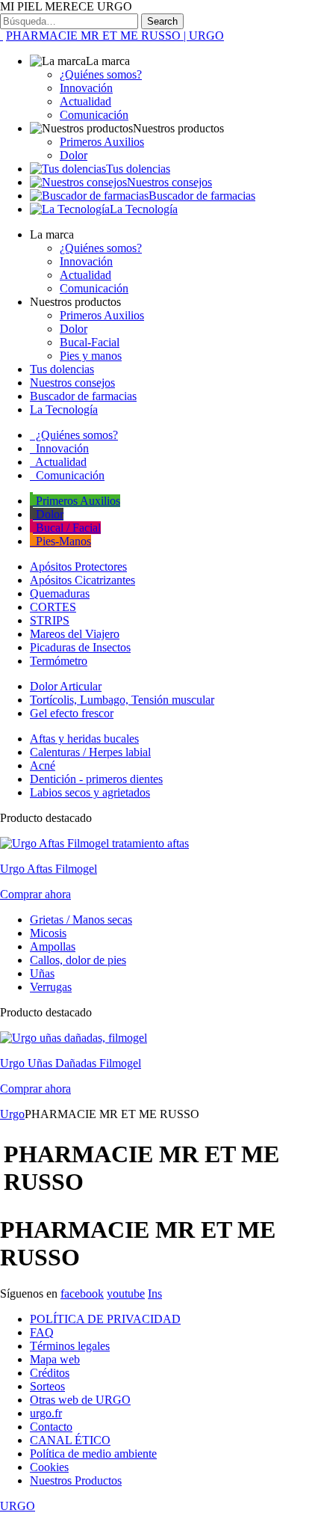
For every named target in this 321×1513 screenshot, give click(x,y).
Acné (42, 765)
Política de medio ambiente (93, 1453)
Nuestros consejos (169, 182)
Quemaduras (60, 593)
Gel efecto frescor (71, 713)
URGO (17, 1506)
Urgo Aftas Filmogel (48, 868)
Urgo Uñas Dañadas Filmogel (70, 1063)
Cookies (49, 1467)
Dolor (73, 155)
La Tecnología (144, 209)
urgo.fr (46, 1413)
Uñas (42, 973)
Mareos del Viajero (74, 633)
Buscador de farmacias (202, 195)
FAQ (42, 1332)
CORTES (53, 607)
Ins (155, 1293)
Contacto (51, 1426)
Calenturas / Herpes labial (90, 752)
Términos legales (70, 1345)
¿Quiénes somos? (101, 74)
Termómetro (58, 660)
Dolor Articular (66, 686)
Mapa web (55, 1359)
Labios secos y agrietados (90, 792)
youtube (126, 1293)
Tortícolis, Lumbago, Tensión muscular (122, 699)
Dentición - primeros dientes (96, 779)
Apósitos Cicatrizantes (82, 580)
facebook (82, 1293)
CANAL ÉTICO (70, 1440)
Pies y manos (91, 355)
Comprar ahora (35, 894)
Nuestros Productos (76, 1480)
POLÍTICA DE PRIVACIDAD (105, 1319)
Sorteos (47, 1386)
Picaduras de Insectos (80, 647)
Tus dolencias (138, 168)
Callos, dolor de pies (78, 960)
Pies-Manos (62, 541)
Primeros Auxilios (102, 141)
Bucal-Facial (89, 342)
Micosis (48, 933)
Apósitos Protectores (78, 566)
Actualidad (85, 101)
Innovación (86, 88)
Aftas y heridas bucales (84, 738)
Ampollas (52, 946)
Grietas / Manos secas (81, 919)
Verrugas (51, 986)
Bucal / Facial (67, 527)
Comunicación (94, 114)
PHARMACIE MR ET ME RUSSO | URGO (115, 35)
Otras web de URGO (80, 1399)
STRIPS (49, 620)
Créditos (49, 1372)
